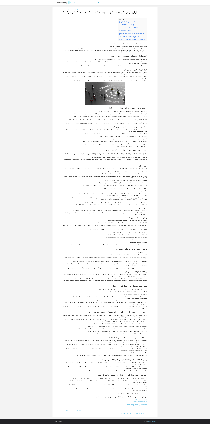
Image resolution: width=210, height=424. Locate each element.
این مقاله (107, 80)
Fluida (149, 421)
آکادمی (129, 51)
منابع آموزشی (67, 9)
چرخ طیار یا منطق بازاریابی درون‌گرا (139, 401)
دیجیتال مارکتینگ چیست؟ (142, 402)
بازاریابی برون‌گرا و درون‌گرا (141, 399)
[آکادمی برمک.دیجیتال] (64, 2)
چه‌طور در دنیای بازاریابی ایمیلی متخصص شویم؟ (137, 404)
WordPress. (154, 421)
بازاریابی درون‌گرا (74, 9)
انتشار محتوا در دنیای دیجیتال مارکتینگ (139, 405)
